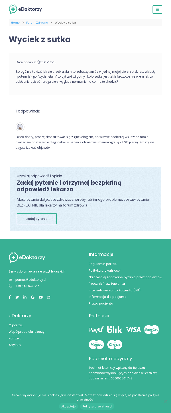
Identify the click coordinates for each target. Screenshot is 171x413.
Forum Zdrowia (37, 22)
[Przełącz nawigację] (157, 9)
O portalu (16, 325)
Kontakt (15, 338)
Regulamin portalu (103, 264)
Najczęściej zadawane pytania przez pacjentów (125, 277)
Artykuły (15, 345)
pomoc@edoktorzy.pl (30, 279)
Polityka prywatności (104, 270)
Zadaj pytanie (36, 219)
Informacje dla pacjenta (107, 297)
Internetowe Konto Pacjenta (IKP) (115, 290)
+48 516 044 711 (27, 286)
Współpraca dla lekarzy (27, 331)
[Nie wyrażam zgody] (165, 401)
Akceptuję (68, 406)
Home (15, 22)
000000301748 (121, 378)
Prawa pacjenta (101, 303)
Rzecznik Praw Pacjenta (107, 283)
